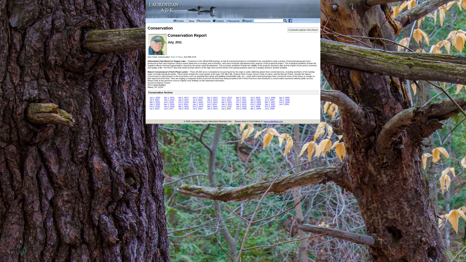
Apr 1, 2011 (241, 98)
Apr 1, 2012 (227, 102)
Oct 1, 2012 (227, 98)
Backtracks (205, 21)
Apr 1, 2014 (212, 98)
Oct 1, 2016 (183, 102)
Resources (234, 21)
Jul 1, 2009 (255, 98)
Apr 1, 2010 (241, 104)
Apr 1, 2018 (169, 104)
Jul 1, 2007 (270, 100)
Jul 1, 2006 (270, 109)
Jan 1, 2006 (284, 100)
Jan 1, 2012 (227, 104)
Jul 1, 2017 (169, 109)
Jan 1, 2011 (241, 100)
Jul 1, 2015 (197, 100)
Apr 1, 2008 (255, 109)
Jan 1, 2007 (270, 104)
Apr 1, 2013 (212, 106)
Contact (220, 21)
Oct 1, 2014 (198, 106)
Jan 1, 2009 (255, 102)
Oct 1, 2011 (227, 106)
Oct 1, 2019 (155, 106)
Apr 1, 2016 (183, 106)
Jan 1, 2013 (212, 109)
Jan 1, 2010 (241, 106)
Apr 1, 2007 (270, 102)
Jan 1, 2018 (169, 106)
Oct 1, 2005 (284, 102)
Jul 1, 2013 (212, 104)
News (192, 21)
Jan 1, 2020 (155, 104)
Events (180, 21)
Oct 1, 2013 (212, 102)
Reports (248, 21)
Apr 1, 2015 (198, 102)
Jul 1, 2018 (169, 102)
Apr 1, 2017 (183, 98)
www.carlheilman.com (273, 121)
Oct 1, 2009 (241, 109)
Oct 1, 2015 (198, 98)
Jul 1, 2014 (197, 109)
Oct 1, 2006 (270, 106)
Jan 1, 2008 (270, 98)
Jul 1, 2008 (255, 106)
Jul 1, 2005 (284, 104)
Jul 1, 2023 (154, 100)
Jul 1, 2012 (226, 100)
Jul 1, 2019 (154, 109)
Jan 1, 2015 (198, 104)
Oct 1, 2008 (255, 104)
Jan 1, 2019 (169, 100)
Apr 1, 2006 (284, 98)
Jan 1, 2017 (183, 100)
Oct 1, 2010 (241, 102)
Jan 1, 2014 (212, 100)
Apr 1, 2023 (155, 102)
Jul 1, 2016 (183, 104)
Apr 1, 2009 (255, 100)
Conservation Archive (302, 29)
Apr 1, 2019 (169, 98)
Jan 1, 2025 (155, 98)
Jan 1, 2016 (183, 109)
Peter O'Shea (177, 57)
